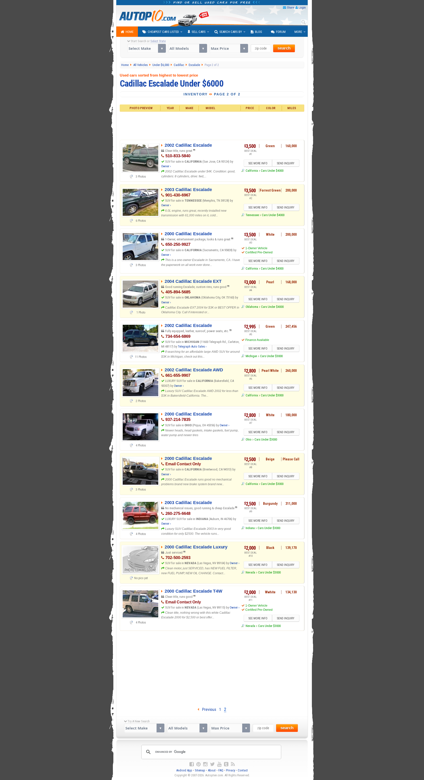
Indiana (250, 528)
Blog (258, 32)
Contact (243, 770)
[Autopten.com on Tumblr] (226, 764)
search (284, 48)
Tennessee (252, 215)
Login (302, 7)
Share (290, 7)
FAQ (220, 770)
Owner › (166, 166)
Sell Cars (199, 32)
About (212, 770)
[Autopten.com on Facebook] (191, 764)
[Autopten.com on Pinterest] (198, 764)
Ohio (248, 439)
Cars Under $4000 (272, 170)
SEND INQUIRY (285, 163)
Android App (184, 770)
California (252, 170)
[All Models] (187, 48)
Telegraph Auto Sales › (192, 346)
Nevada (250, 572)
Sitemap (200, 770)
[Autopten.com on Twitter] (212, 764)
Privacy (230, 770)
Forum (281, 32)
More (298, 32)
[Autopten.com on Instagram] (205, 764)
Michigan (251, 356)
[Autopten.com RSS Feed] (233, 764)
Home (129, 32)
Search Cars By (230, 32)
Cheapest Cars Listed (163, 32)
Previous (207, 709)
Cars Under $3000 (271, 356)
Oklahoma (252, 307)
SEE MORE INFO (257, 163)
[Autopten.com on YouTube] (219, 764)
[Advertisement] (212, 125)
